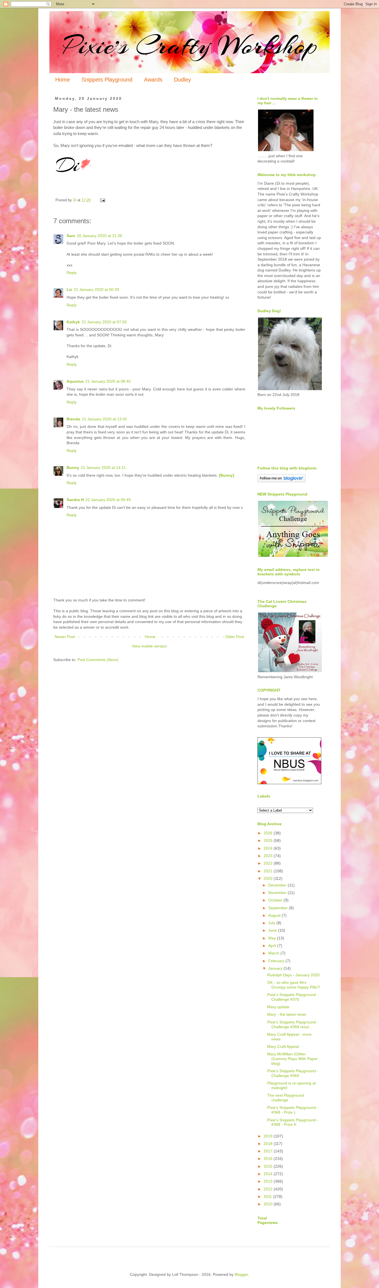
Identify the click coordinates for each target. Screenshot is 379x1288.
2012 (269, 1189)
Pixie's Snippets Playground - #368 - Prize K (292, 1122)
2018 (269, 1143)
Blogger (241, 1274)
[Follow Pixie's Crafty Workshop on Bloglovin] (281, 481)
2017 (269, 1151)
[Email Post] (102, 200)
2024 (269, 848)
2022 (269, 863)
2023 (269, 855)
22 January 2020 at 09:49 (108, 499)
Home (62, 80)
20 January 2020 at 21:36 (99, 235)
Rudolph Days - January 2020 (293, 975)
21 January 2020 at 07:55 (104, 322)
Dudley (182, 80)
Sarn (71, 235)
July (272, 923)
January (276, 968)
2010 (269, 1204)
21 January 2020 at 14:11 (103, 467)
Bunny (73, 467)
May (272, 938)
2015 (269, 1166)
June (273, 930)
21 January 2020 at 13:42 (104, 419)
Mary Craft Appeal (283, 1046)
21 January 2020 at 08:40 (108, 381)
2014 (269, 1174)
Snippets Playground (107, 80)
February (276, 961)
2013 (269, 1181)
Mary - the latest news (286, 1014)
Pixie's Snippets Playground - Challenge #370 (292, 997)
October (276, 900)
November (278, 892)
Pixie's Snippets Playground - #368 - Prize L (292, 1109)
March (274, 953)
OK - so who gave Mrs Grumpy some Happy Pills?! (293, 984)
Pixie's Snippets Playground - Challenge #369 (292, 1073)
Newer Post (65, 636)
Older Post (234, 636)
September (278, 908)
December (278, 885)
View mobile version (149, 646)
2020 (269, 878)
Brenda (73, 419)
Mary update (278, 1007)
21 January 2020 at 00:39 (96, 289)
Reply (72, 272)
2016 (269, 1158)
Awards (153, 80)
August (275, 915)
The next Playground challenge (285, 1097)
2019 (269, 1136)
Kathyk (73, 322)
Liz (69, 289)
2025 (269, 840)
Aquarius (75, 381)
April (272, 945)
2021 (269, 871)
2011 (268, 1196)
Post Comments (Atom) (97, 659)
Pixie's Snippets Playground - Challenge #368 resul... (292, 1024)
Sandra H (75, 499)
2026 (269, 833)
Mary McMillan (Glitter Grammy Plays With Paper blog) (292, 1059)
